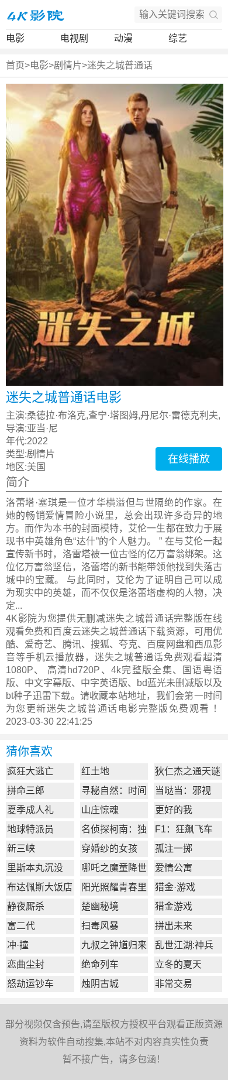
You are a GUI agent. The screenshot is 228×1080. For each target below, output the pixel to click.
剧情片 (68, 65)
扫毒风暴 (100, 926)
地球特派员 (30, 829)
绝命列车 (100, 964)
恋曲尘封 (25, 964)
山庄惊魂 (100, 810)
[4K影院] (35, 14)
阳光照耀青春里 (114, 887)
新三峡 (21, 848)
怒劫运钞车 (30, 984)
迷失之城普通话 (120, 65)
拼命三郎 (25, 791)
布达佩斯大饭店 (39, 887)
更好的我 (173, 810)
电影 (15, 38)
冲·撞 (18, 945)
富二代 (21, 926)
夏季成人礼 (30, 810)
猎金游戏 (173, 906)
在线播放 (189, 459)
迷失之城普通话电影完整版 (108, 709)
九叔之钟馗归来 (114, 945)
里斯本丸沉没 (35, 868)
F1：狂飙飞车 (184, 829)
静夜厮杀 (25, 906)
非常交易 (173, 984)
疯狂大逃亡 (30, 771)
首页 (15, 65)
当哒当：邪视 (183, 791)
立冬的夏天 (178, 964)
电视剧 (74, 38)
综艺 (177, 38)
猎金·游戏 (175, 887)
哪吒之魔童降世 (114, 868)
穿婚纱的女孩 (109, 848)
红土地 (95, 771)
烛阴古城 (100, 984)
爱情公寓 (173, 868)
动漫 (123, 38)
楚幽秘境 (100, 906)
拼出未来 (173, 926)
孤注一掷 (173, 848)
